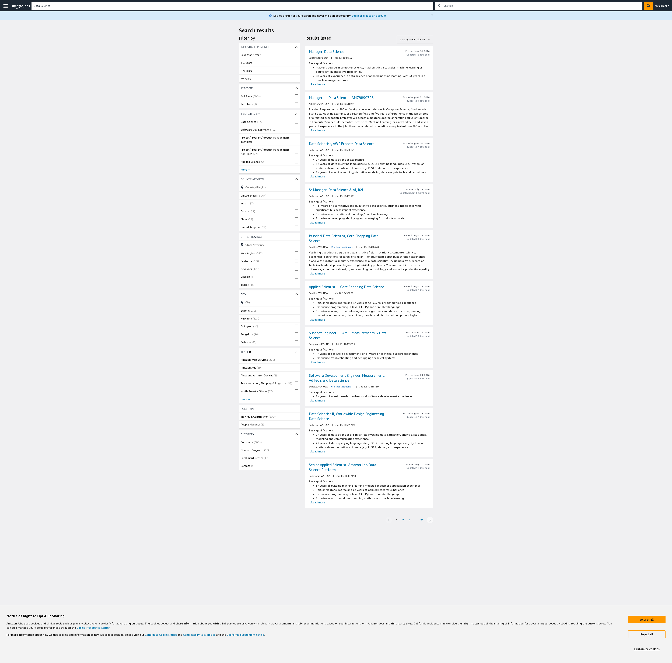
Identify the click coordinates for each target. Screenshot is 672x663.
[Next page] (430, 520)
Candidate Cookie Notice (161, 634)
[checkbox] (269, 96)
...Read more (317, 84)
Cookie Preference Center (93, 627)
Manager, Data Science (326, 52)
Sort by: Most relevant (412, 39)
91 (422, 520)
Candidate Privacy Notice (199, 634)
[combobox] (232, 6)
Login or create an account (369, 15)
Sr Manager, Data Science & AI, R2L (336, 190)
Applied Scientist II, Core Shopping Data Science (346, 287)
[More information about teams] (250, 351)
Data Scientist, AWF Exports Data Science (341, 144)
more (244, 169)
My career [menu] (661, 6)
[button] (6, 6)
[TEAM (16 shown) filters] (296, 351)
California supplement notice (245, 634)
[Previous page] (389, 520)
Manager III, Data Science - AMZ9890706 (341, 98)
